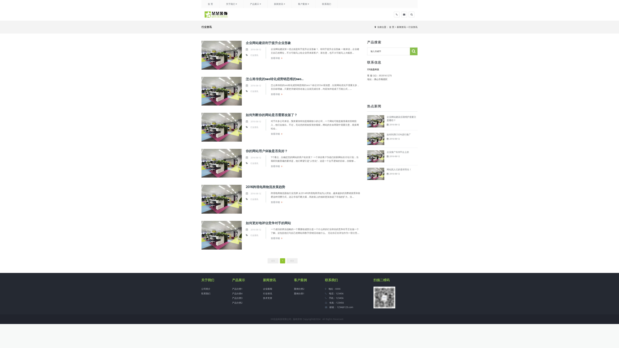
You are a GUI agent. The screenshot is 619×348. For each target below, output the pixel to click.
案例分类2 (299, 288)
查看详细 (275, 58)
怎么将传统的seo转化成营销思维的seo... (275, 79)
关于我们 (231, 4)
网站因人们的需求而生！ (399, 169)
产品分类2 (237, 302)
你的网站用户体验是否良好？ (267, 151)
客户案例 (303, 4)
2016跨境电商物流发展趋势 (265, 187)
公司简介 (205, 288)
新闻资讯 (279, 4)
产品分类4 (237, 293)
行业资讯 (413, 27)
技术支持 (267, 298)
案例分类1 (299, 293)
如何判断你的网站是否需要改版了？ (271, 115)
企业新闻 (267, 288)
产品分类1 (237, 288)
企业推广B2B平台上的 (398, 152)
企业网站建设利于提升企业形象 (268, 43)
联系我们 (326, 4)
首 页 (210, 4)
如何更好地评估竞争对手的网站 (268, 223)
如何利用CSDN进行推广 (399, 134)
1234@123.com (344, 307)
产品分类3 (237, 298)
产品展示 (255, 4)
